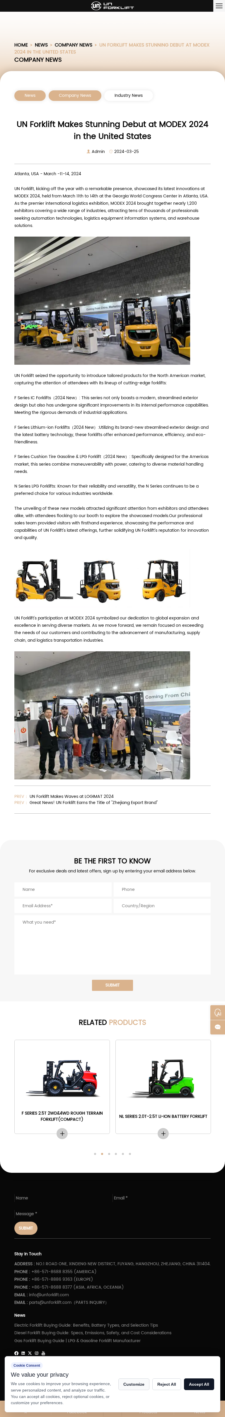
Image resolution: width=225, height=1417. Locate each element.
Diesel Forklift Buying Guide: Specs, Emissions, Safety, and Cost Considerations (92, 1333)
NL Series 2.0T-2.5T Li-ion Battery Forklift (163, 1116)
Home (21, 45)
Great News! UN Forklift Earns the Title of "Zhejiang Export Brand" (93, 802)
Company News (73, 45)
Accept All (199, 1384)
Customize (133, 1384)
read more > (62, 1133)
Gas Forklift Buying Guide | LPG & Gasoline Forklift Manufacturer (77, 1340)
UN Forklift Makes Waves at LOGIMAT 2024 (71, 796)
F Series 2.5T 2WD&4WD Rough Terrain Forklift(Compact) (62, 1116)
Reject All (166, 1384)
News (41, 45)
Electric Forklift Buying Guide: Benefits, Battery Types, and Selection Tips (86, 1325)
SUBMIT (112, 985)
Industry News (129, 95)
